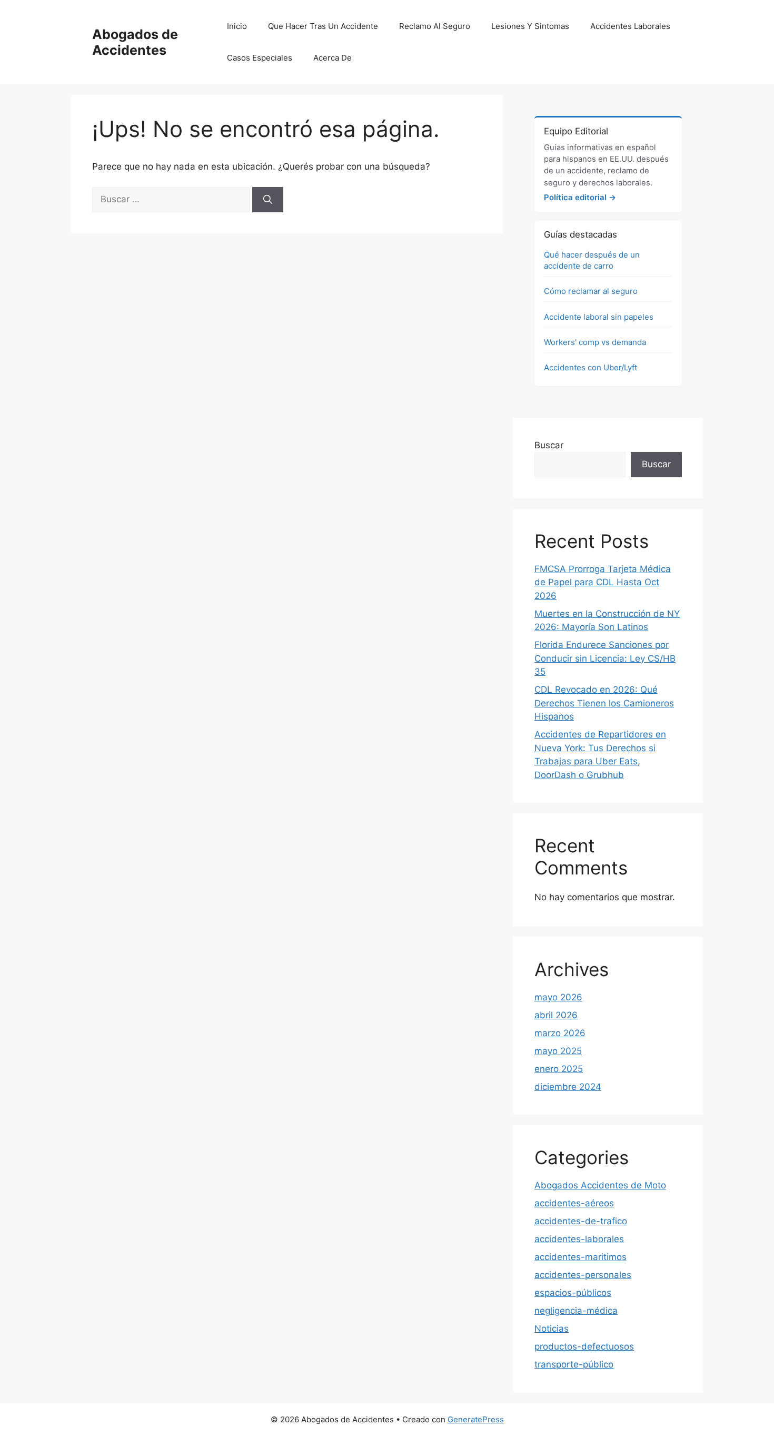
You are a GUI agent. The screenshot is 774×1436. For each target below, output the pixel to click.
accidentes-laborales (579, 1239)
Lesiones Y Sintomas (530, 26)
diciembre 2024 (567, 1086)
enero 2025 (558, 1069)
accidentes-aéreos (574, 1203)
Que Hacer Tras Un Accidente (323, 26)
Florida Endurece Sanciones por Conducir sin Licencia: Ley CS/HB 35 (605, 658)
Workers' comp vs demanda (595, 342)
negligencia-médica (576, 1310)
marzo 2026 (560, 1033)
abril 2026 (556, 1015)
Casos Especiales (259, 58)
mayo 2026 (558, 997)
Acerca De (332, 58)
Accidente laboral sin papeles (598, 317)
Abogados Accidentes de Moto (600, 1185)
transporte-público (573, 1364)
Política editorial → (580, 197)
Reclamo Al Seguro (434, 26)
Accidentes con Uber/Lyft (590, 367)
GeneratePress (476, 1419)
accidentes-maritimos (580, 1257)
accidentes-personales (582, 1275)
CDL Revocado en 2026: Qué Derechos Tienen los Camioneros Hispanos (604, 703)
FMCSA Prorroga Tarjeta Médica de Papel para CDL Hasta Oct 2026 (602, 582)
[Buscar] (267, 199)
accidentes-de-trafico (580, 1221)
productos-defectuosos (584, 1346)
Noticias (551, 1328)
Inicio (237, 26)
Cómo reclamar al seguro (591, 291)
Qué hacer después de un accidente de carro (592, 260)
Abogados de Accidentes (135, 42)
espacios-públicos (572, 1292)
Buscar (548, 445)
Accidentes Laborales (630, 26)
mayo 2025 (558, 1051)
